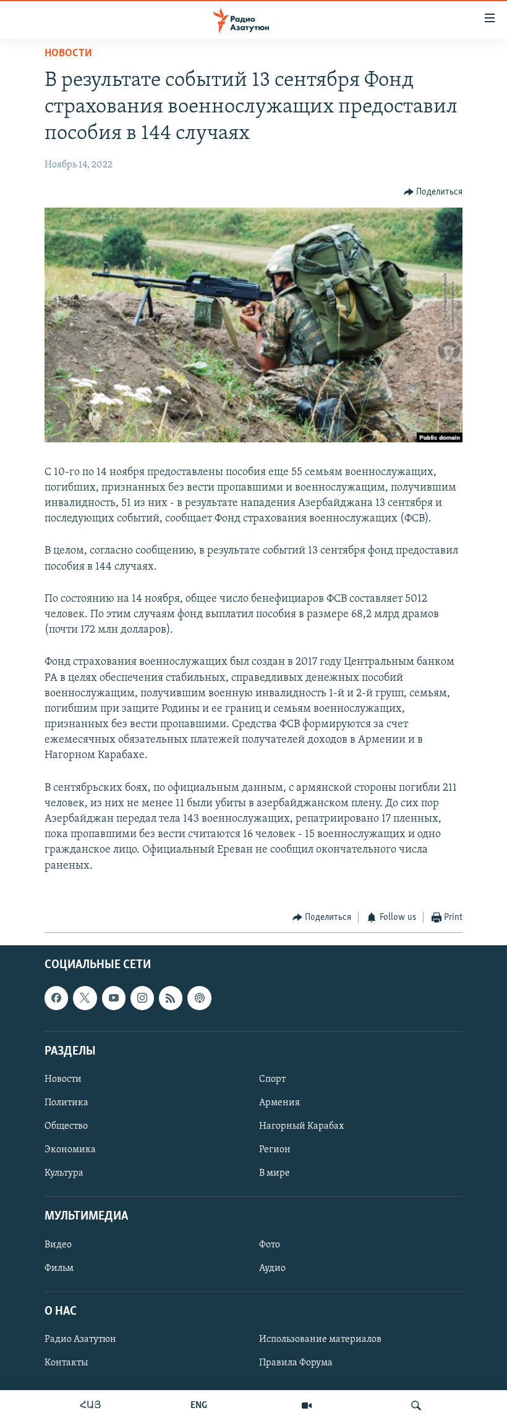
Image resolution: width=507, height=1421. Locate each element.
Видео (58, 1245)
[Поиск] (416, 1405)
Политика (66, 1103)
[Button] (433, 192)
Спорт (272, 1079)
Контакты (66, 1363)
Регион (275, 1150)
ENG (198, 1405)
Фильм (59, 1268)
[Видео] (306, 1405)
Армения (279, 1103)
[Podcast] (199, 998)
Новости (68, 53)
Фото (269, 1245)
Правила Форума (296, 1363)
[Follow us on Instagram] (142, 998)
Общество (66, 1126)
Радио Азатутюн (80, 1339)
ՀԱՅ (90, 1405)
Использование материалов (320, 1339)
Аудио (272, 1268)
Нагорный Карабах (301, 1126)
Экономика (70, 1150)
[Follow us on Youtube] (114, 998)
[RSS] (170, 998)
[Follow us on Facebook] (56, 998)
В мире (274, 1173)
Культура (64, 1173)
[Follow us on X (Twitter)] (84, 998)
